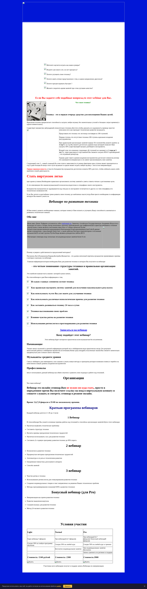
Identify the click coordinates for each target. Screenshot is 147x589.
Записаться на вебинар (73, 330)
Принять (68, 586)
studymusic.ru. (67, 223)
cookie (58, 586)
